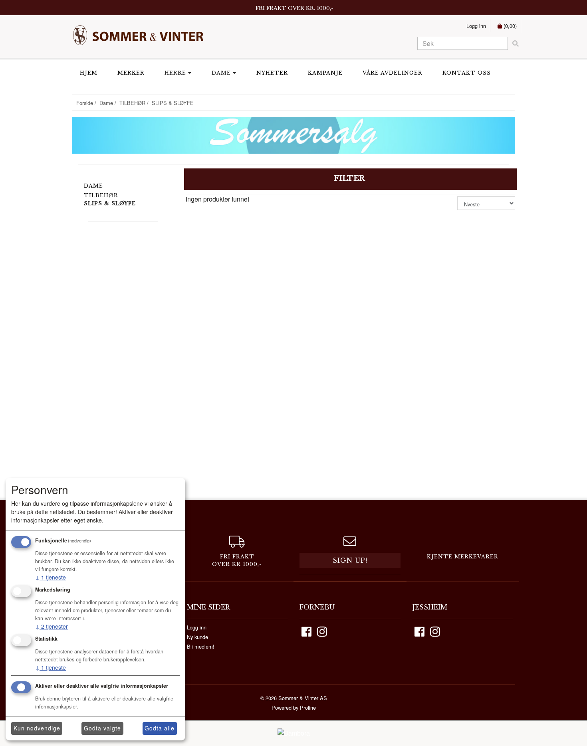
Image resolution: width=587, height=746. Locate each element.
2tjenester (51, 626)
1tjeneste (50, 577)
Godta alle (160, 728)
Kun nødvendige (37, 728)
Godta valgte (102, 728)
